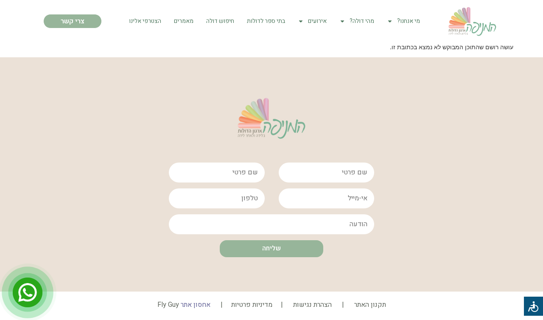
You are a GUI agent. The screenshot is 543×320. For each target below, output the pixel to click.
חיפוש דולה (220, 21)
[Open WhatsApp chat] (27, 292)
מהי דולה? (362, 21)
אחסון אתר (195, 305)
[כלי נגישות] (533, 306)
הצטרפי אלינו (145, 21)
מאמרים (183, 21)
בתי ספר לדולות (266, 21)
